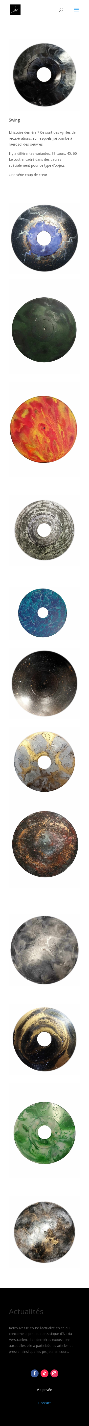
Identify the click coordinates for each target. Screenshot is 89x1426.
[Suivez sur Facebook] (35, 1373)
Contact (44, 1402)
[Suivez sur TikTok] (44, 1373)
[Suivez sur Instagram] (54, 1373)
